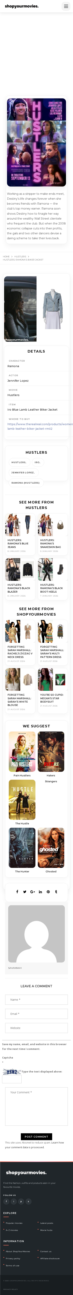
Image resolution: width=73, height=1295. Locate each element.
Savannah (15, 967)
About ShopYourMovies (18, 1251)
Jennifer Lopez (22, 472)
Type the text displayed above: (42, 1071)
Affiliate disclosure (50, 1258)
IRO (37, 462)
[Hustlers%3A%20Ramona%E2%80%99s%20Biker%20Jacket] (17, 892)
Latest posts (46, 1223)
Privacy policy (13, 1258)
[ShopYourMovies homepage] (22, 6)
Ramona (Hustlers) (25, 482)
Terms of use (12, 1265)
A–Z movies (12, 1230)
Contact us (46, 1251)
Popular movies (14, 1223)
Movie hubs (46, 1230)
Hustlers (18, 462)
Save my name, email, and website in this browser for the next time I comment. (34, 1046)
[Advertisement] (36, 51)
